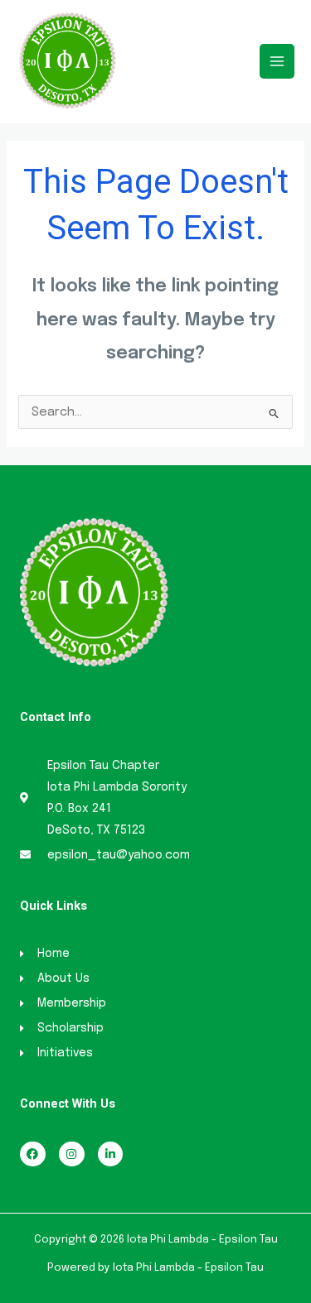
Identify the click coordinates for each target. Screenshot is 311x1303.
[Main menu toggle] (277, 61)
